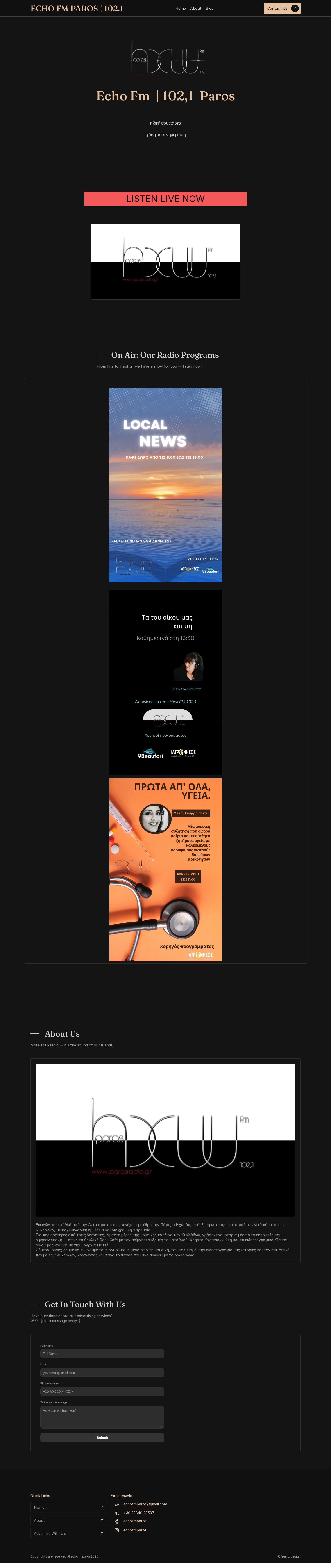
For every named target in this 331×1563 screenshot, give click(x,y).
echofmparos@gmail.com (145, 1504)
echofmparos (135, 1521)
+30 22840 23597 (138, 1512)
